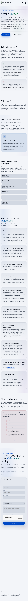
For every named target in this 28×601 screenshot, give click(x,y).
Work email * (6, 495)
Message (5, 506)
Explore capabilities (17, 34)
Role (4, 490)
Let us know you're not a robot (10, 514)
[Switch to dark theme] (22, 3)
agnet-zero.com (11, 367)
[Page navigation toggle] (26, 3)
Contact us (14, 523)
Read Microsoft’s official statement (10, 440)
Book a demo (6, 34)
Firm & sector (6, 500)
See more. (11, 355)
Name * (4, 485)
